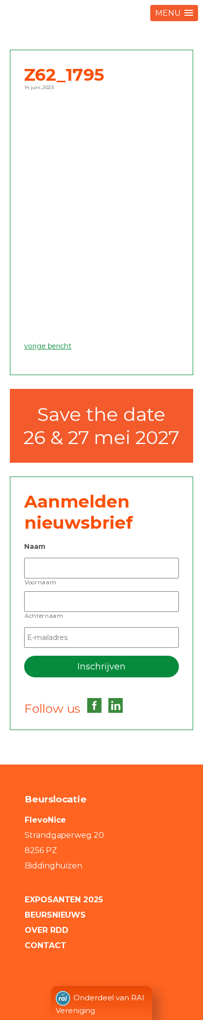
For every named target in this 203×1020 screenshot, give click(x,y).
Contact (46, 945)
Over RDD (46, 930)
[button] (174, 13)
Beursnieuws (55, 915)
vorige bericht (47, 346)
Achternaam (44, 615)
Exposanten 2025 (64, 899)
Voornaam (40, 582)
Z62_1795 (64, 74)
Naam (34, 546)
